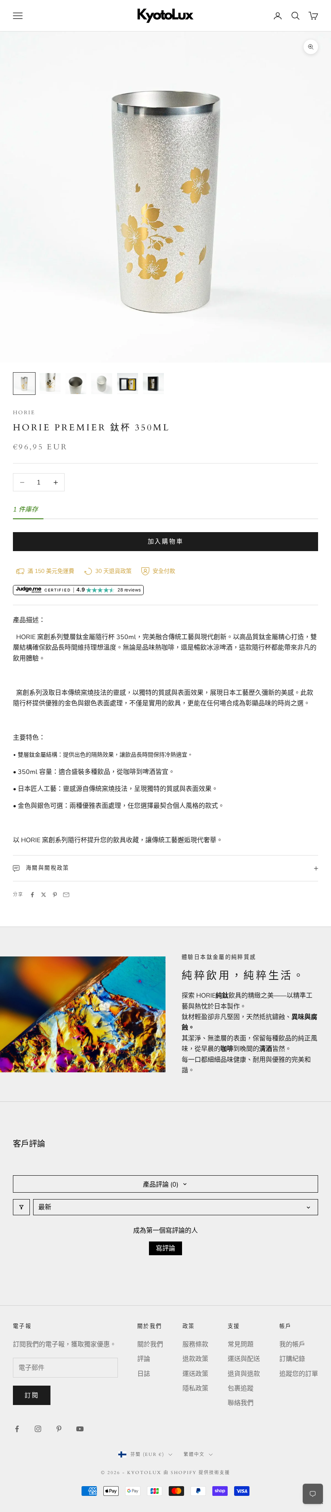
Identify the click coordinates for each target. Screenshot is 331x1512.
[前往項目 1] (24, 383)
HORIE (24, 412)
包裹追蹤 (240, 1388)
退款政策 (195, 1359)
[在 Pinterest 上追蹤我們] (59, 1429)
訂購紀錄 (292, 1359)
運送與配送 (244, 1359)
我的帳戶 (292, 1344)
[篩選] (21, 1207)
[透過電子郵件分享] (66, 894)
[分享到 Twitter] (43, 894)
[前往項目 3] (76, 383)
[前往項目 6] (153, 383)
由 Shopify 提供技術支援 (196, 1473)
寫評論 (165, 1248)
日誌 (143, 1373)
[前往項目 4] (101, 383)
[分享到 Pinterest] (55, 894)
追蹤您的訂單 (298, 1373)
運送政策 (195, 1373)
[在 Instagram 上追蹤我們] (38, 1429)
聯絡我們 (240, 1403)
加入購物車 (166, 541)
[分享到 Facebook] (32, 894)
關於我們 (150, 1344)
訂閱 (32, 1395)
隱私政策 (195, 1388)
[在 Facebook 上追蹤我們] (17, 1429)
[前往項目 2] (50, 383)
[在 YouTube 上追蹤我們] (80, 1429)
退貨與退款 (244, 1373)
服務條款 (195, 1344)
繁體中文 (194, 1454)
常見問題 (240, 1344)
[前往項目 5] (127, 383)
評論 (143, 1359)
